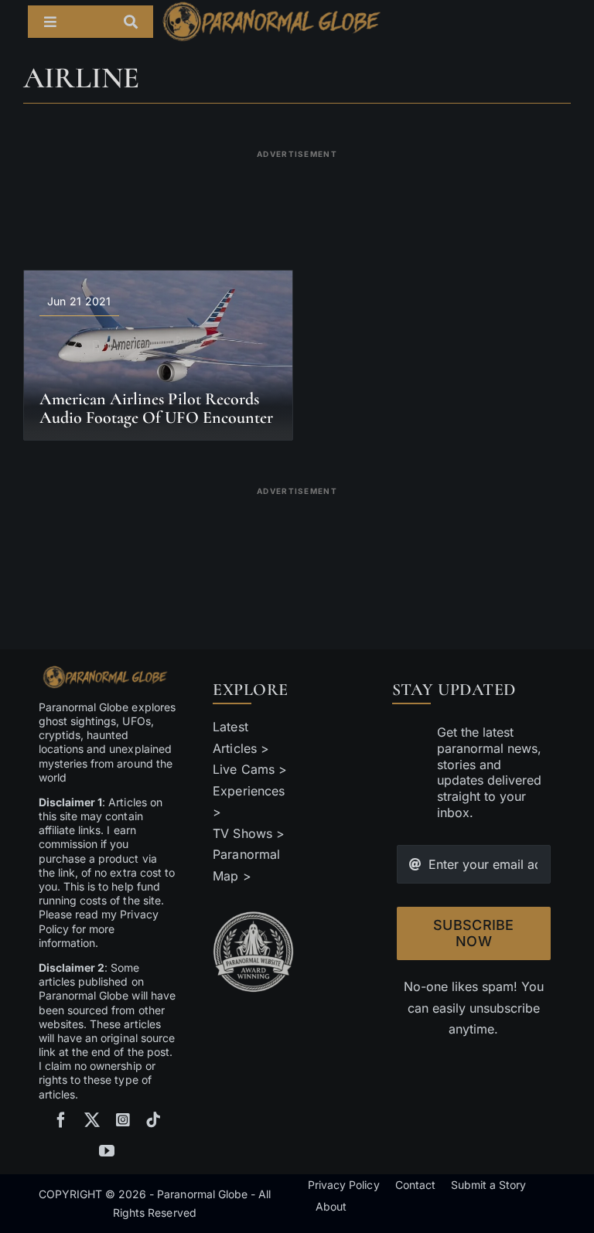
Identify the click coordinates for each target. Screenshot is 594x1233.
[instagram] (123, 1120)
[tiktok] (153, 1120)
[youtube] (106, 1151)
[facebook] (61, 1120)
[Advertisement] (304, 200)
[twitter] (92, 1120)
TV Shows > (248, 833)
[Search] (138, 21)
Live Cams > (249, 769)
